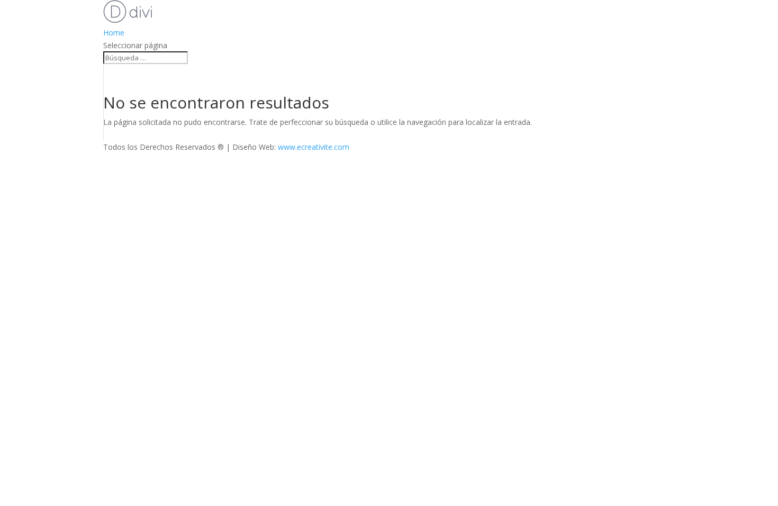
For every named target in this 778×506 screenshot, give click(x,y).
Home (113, 33)
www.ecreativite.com (313, 147)
